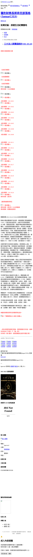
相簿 (5, 32)
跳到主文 (3, 21)
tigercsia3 (3, 357)
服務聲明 (18, 533)
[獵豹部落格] (6, 513)
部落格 (6, 34)
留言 (16, 366)
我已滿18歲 (4, 553)
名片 (5, 36)
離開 (10, 553)
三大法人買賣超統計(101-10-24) (18, 44)
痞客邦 (12, 366)
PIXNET (8, 531)
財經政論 (14, 29)
